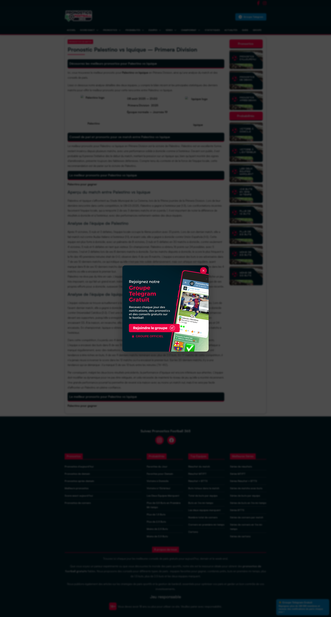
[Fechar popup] (203, 270)
